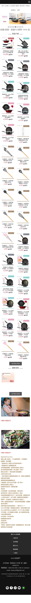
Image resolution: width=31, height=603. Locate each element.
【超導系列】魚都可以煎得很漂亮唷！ (11, 463)
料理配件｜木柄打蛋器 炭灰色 (23, 225)
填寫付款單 (22, 5)
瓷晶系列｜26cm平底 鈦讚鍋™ (23, 117)
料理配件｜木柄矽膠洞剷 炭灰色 (7, 181)
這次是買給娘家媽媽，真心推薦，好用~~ (12, 470)
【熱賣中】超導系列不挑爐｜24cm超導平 (23, 247)
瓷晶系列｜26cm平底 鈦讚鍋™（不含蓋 (8, 332)
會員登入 (13, 10)
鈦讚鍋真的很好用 (6, 518)
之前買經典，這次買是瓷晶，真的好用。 (12, 491)
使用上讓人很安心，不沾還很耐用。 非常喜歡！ (14, 459)
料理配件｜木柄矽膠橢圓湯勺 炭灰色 (7, 203)
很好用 (3, 489)
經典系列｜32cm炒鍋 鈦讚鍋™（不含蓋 (23, 290)
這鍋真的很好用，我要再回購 (9, 487)
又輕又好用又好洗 (6, 474)
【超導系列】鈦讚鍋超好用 (8, 465)
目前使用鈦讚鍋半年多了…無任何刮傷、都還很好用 (15, 495)
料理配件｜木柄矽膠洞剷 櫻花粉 (7, 354)
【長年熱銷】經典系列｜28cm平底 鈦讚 (7, 289)
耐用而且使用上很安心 (7, 484)
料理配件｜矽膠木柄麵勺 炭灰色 (7, 224)
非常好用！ (4, 521)
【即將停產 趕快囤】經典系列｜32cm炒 (23, 96)
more (15, 363)
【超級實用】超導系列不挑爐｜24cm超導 (23, 74)
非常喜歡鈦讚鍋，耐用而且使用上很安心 (12, 468)
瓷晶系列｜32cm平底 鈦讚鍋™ (8, 138)
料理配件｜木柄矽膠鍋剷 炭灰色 (23, 161)
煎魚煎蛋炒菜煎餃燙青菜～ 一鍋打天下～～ (13, 506)
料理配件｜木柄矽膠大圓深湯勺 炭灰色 (23, 204)
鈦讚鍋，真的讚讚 (6, 461)
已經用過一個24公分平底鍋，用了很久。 (12, 482)
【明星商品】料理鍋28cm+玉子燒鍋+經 (7, 51)
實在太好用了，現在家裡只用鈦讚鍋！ (11, 472)
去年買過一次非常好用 (7, 516)
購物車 (17, 5)
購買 (11, 54)
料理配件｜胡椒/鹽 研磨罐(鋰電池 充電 (23, 139)
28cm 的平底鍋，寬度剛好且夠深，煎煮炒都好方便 (15, 508)
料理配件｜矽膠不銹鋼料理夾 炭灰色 (7, 159)
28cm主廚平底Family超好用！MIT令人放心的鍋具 (15, 510)
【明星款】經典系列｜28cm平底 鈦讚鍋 (23, 269)
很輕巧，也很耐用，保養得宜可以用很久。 (13, 499)
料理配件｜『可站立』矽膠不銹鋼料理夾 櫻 (8, 246)
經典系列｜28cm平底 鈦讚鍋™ (8, 95)
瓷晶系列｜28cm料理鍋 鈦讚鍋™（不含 (23, 312)
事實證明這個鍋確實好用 (8, 480)
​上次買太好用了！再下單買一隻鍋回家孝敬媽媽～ (15, 497)
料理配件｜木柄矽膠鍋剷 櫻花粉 (23, 355)
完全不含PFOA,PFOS (7, 457)
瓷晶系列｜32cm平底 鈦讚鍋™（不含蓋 (23, 334)
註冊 (18, 10)
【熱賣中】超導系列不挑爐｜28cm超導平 (8, 268)
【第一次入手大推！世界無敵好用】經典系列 (23, 52)
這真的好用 (4, 523)
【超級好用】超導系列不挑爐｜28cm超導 (8, 73)
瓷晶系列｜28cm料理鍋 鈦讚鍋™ (8, 116)
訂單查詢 (27, 5)
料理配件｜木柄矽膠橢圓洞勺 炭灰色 (23, 182)
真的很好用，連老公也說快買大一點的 (11, 493)
